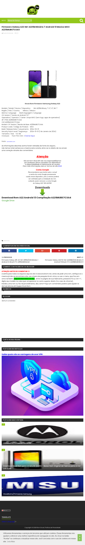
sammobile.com (11, 141)
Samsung (6, 241)
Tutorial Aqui (29, 136)
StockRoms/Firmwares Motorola (17, 443)
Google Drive (8, 200)
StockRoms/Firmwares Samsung (17, 494)
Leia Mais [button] (11, 541)
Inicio (4, 20)
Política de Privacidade (52, 527)
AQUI (60, 166)
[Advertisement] (42, 51)
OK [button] (79, 537)
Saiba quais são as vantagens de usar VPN (22, 354)
